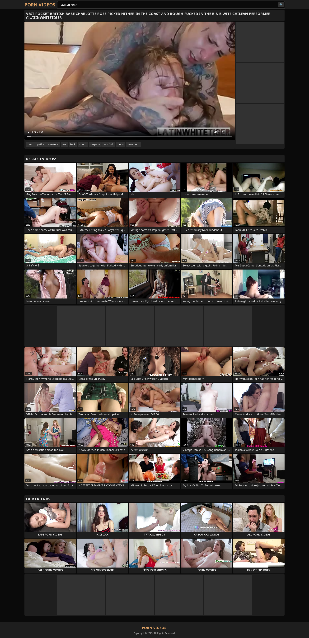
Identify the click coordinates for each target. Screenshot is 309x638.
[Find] (281, 4)
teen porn (133, 144)
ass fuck (109, 144)
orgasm (95, 144)
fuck (72, 144)
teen (30, 144)
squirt (83, 144)
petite (40, 144)
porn (121, 144)
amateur (53, 144)
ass (64, 144)
